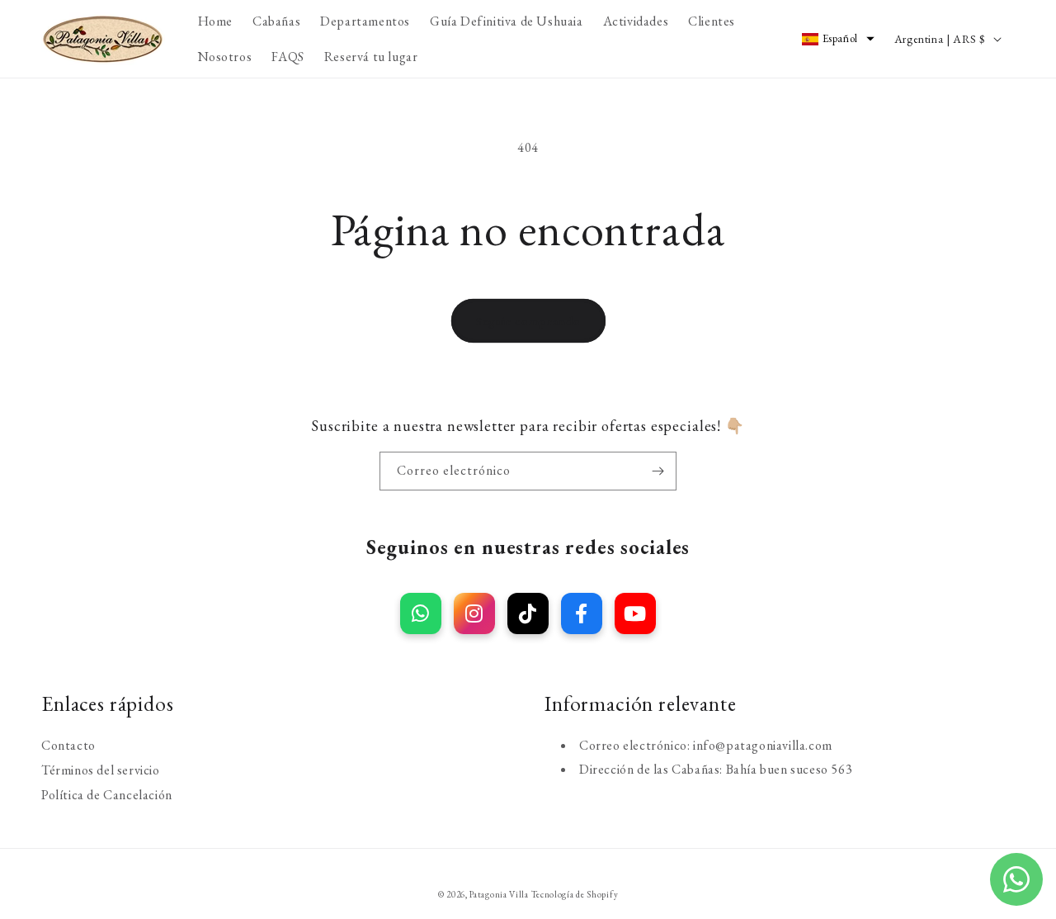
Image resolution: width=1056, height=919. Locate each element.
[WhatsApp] (420, 613)
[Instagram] (474, 613)
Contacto (68, 745)
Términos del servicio (100, 769)
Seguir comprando (528, 321)
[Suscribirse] (657, 471)
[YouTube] (635, 613)
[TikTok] (528, 613)
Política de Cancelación (106, 794)
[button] (838, 38)
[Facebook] (581, 613)
